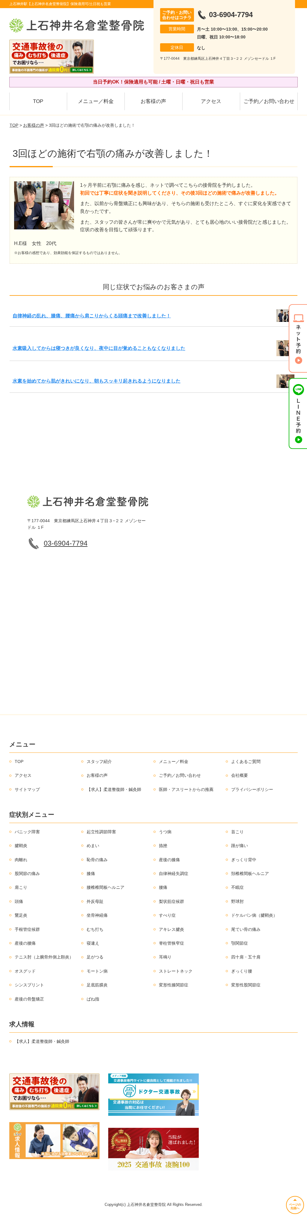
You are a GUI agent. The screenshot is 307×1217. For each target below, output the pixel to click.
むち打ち (95, 929)
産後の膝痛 (169, 859)
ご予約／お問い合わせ (268, 101)
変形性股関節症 (246, 984)
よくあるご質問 (246, 761)
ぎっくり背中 (243, 859)
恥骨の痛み (97, 859)
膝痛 (91, 873)
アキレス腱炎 (171, 929)
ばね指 (93, 999)
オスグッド (25, 971)
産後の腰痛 (25, 943)
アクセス (211, 101)
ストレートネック (175, 971)
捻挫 (163, 845)
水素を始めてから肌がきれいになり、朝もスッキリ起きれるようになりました (96, 380)
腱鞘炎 (21, 845)
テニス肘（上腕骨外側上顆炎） (44, 957)
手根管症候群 (27, 929)
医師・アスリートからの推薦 (186, 789)
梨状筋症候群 (171, 901)
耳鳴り (165, 957)
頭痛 (19, 901)
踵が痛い (239, 845)
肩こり (21, 887)
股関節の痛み (27, 873)
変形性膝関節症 (173, 984)
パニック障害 (27, 831)
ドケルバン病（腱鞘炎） (254, 915)
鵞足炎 (21, 915)
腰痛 (163, 887)
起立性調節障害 (101, 831)
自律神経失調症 (173, 873)
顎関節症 (239, 943)
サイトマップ (27, 789)
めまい (93, 845)
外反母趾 (95, 901)
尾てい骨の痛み (246, 929)
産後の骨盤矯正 (29, 999)
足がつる (95, 957)
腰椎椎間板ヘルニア (105, 887)
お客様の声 (153, 101)
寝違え (93, 943)
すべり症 (167, 915)
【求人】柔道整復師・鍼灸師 (114, 789)
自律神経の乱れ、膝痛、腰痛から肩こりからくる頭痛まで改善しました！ (92, 315)
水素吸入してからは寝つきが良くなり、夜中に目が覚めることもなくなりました (99, 348)
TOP (38, 101)
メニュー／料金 (96, 101)
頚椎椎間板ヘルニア (250, 873)
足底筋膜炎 (97, 984)
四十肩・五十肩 (246, 957)
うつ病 (165, 831)
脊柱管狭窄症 (171, 943)
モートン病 (97, 971)
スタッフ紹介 (99, 761)
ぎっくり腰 (241, 971)
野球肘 (237, 901)
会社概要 (239, 775)
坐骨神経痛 (97, 915)
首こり (237, 831)
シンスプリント (29, 984)
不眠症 (237, 887)
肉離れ (21, 859)
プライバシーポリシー (252, 789)
